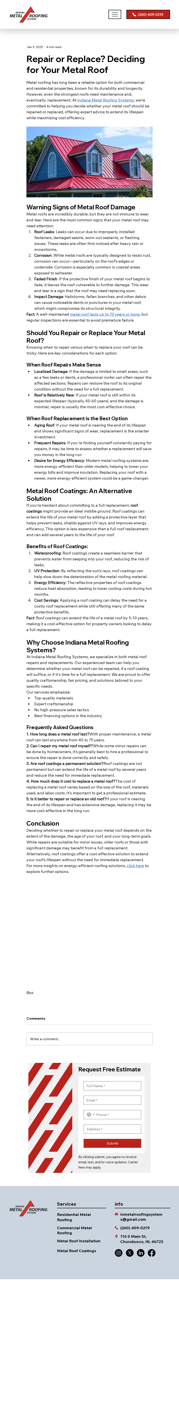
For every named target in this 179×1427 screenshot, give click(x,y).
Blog (29, 992)
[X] (130, 1253)
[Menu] (114, 14)
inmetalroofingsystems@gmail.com (141, 1217)
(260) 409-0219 (135, 1227)
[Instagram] (118, 1253)
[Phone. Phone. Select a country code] (90, 1114)
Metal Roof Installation (79, 1240)
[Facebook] (151, 1253)
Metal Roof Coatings (76, 1250)
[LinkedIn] (141, 1253)
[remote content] (89, 929)
